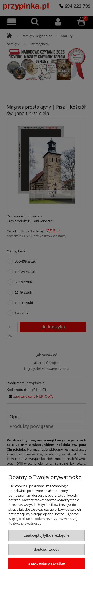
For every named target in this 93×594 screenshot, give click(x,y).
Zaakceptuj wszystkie (46, 563)
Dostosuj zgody (46, 549)
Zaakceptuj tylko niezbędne (46, 535)
